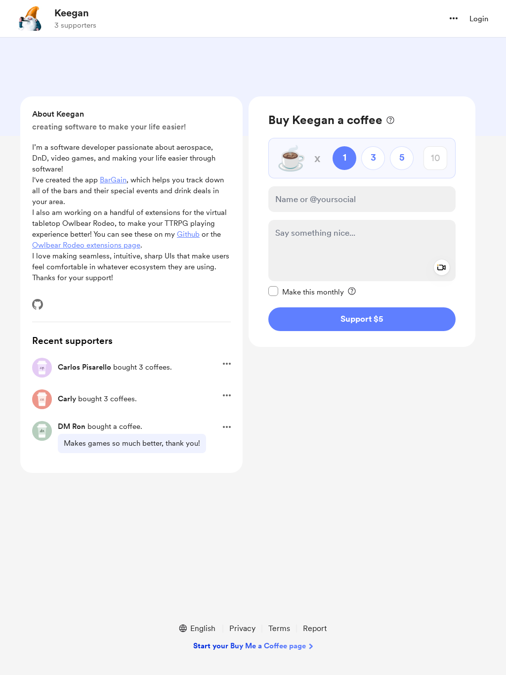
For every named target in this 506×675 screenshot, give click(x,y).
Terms (279, 628)
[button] (454, 18)
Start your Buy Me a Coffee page (249, 645)
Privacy (242, 628)
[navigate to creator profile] (30, 18)
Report (315, 628)
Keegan (71, 13)
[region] (362, 221)
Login (478, 18)
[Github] (37, 304)
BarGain (113, 179)
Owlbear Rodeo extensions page (86, 245)
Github (188, 234)
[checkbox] (306, 291)
